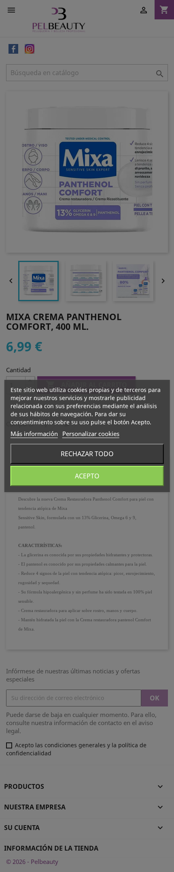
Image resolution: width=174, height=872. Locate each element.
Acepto (87, 476)
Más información (34, 434)
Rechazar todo (87, 453)
